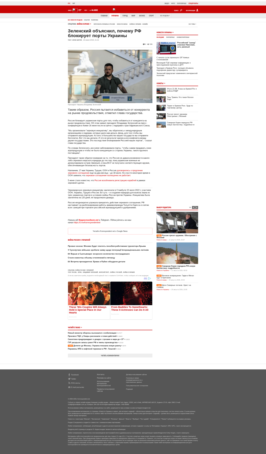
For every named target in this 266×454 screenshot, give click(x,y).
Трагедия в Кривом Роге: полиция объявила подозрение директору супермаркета (175, 69)
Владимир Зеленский (90, 272)
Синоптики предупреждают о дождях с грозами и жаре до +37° (99, 339)
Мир (133, 15)
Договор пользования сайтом (136, 374)
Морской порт (104, 272)
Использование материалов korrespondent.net (104, 383)
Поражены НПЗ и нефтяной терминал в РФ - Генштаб (94, 349)
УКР (73, 3)
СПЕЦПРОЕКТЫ (193, 3)
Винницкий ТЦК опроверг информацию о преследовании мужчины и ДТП (174, 64)
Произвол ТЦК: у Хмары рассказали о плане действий (95, 336)
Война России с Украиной (84, 270)
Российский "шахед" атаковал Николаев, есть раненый (186, 45)
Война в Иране (112, 24)
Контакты (100, 374)
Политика (94, 20)
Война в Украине (129, 272)
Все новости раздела (75, 20)
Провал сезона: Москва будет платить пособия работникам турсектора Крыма (107, 246)
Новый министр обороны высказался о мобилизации (95, 333)
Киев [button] (69, 10)
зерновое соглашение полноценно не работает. (108, 175)
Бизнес (142, 15)
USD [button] (85, 10)
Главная (104, 15)
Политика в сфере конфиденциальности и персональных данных (134, 380)
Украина (115, 15)
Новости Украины (164, 32)
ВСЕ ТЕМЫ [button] (192, 24)
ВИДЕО (167, 3)
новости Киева (122, 24)
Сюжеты (160, 83)
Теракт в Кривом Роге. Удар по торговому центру (180, 107)
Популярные (170, 37)
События (87, 20)
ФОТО (173, 3)
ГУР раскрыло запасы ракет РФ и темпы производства (95, 342)
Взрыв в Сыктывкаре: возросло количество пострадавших (100, 254)
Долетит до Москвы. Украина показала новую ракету (97, 346)
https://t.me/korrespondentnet (87, 222)
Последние (160, 37)
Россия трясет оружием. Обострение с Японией (177, 115)
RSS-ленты (75, 383)
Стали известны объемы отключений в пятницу (91, 258)
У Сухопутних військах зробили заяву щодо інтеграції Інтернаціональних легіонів (108, 250)
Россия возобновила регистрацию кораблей (115, 180)
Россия (74, 272)
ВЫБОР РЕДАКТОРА (164, 207)
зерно (80, 272)
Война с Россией (116, 272)
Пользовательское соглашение (137, 385)
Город (125, 15)
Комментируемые (183, 37)
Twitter (73, 379)
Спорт (151, 15)
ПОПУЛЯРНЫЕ (181, 3)
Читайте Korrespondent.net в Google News (110, 231)
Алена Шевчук (77, 40)
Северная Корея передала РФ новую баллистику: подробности (180, 124)
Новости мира (162, 240)
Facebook (75, 375)
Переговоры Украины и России (104, 24)
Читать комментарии (110, 355)
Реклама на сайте (104, 378)
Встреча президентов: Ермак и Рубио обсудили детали (98, 261)
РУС (69, 3)
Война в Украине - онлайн (139, 24)
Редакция (129, 389)
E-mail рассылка (77, 387)
